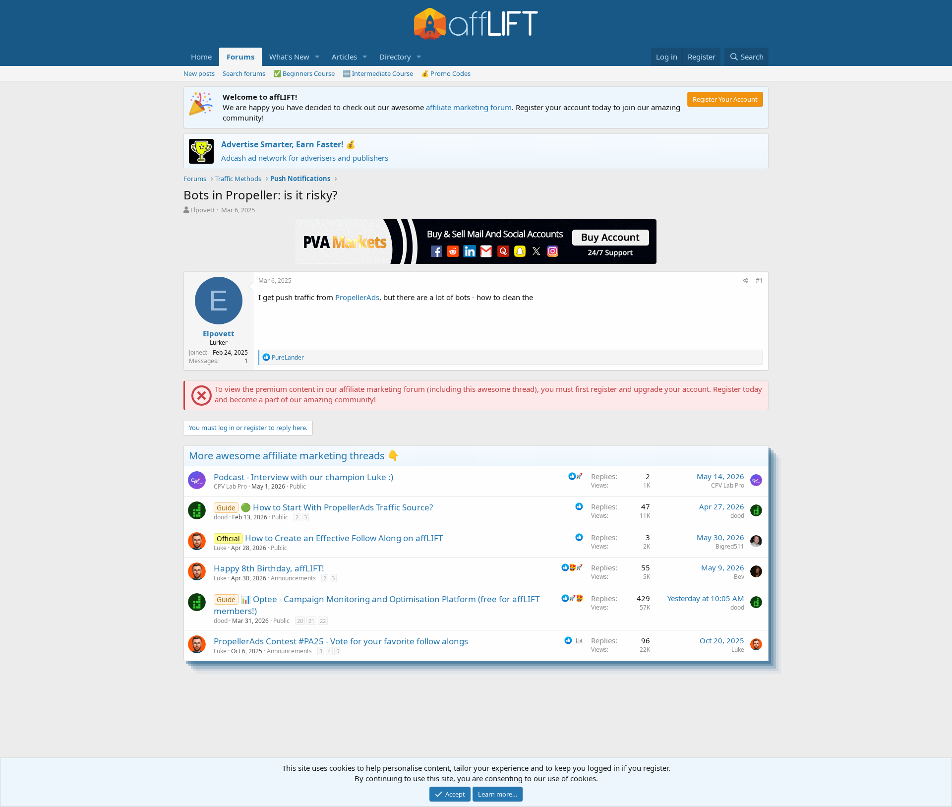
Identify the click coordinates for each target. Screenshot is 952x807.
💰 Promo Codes (446, 73)
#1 (759, 280)
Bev (739, 576)
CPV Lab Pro (230, 486)
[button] (317, 57)
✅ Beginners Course (304, 73)
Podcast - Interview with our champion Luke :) (303, 477)
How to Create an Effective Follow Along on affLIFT (344, 538)
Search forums (244, 73)
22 (323, 620)
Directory (395, 57)
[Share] (746, 281)
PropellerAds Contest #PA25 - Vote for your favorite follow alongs (341, 641)
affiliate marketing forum (469, 107)
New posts (199, 73)
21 (311, 620)
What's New (289, 57)
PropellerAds (357, 297)
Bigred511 (729, 546)
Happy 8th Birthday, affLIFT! (269, 568)
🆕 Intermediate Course (378, 73)
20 (300, 620)
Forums (240, 57)
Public (298, 486)
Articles (344, 57)
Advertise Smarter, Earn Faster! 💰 (288, 144)
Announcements (293, 578)
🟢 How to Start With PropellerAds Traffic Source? (336, 507)
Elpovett (202, 209)
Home (201, 57)
